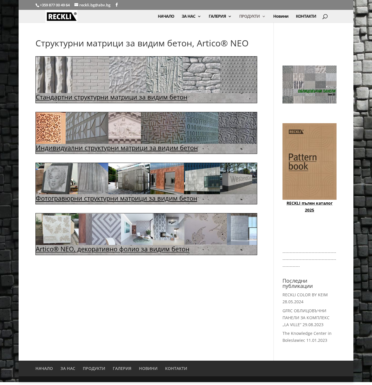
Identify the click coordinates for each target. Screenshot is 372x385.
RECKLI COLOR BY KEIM (305, 294)
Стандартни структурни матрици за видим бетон (111, 96)
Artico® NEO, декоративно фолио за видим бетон (112, 248)
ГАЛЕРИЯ (217, 16)
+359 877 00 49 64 (55, 5)
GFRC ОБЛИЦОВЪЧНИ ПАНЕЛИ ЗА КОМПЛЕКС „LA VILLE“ (306, 317)
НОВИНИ (148, 368)
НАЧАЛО (166, 16)
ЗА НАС (188, 16)
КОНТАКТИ (306, 16)
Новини (280, 16)
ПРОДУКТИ (249, 16)
